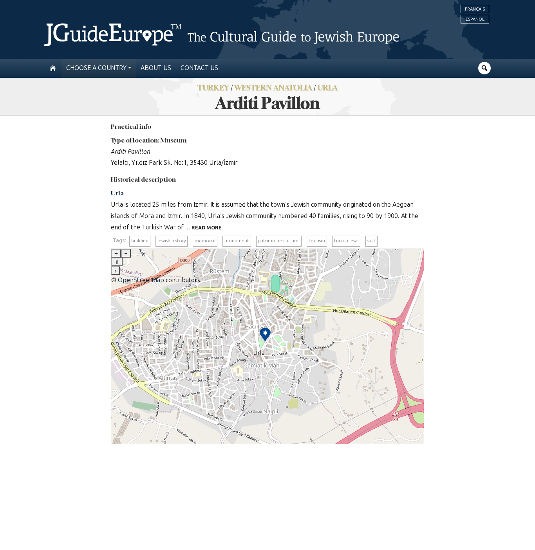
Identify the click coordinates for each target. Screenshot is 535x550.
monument (236, 240)
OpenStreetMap (141, 280)
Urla (327, 87)
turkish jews (346, 240)
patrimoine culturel (279, 240)
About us (156, 68)
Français (475, 9)
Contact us (199, 68)
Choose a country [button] (96, 68)
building (139, 240)
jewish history (171, 240)
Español (475, 19)
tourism (317, 240)
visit (371, 240)
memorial (205, 240)
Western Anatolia (273, 87)
